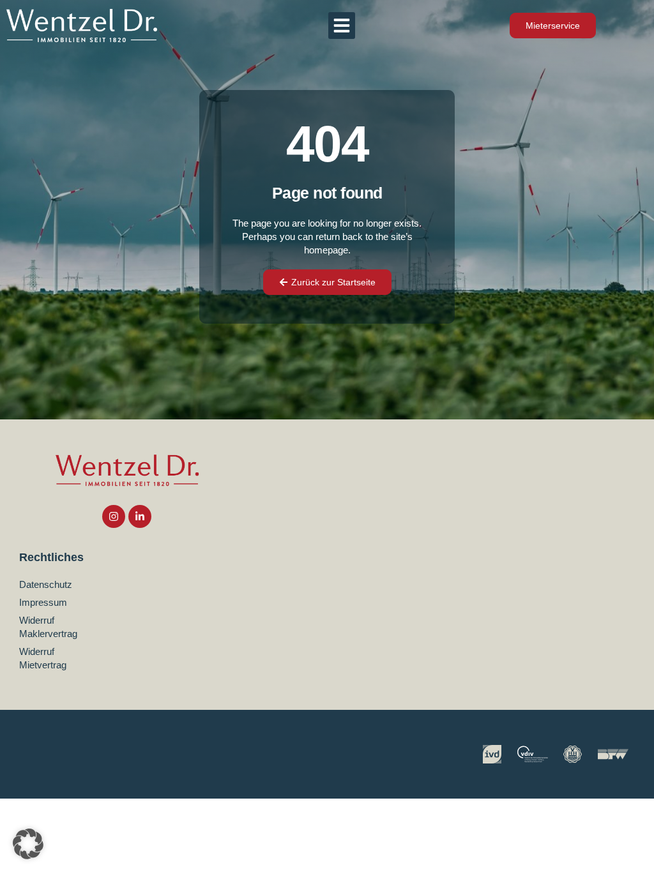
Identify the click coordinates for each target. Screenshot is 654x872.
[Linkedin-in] (139, 516)
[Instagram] (113, 516)
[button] (341, 25)
